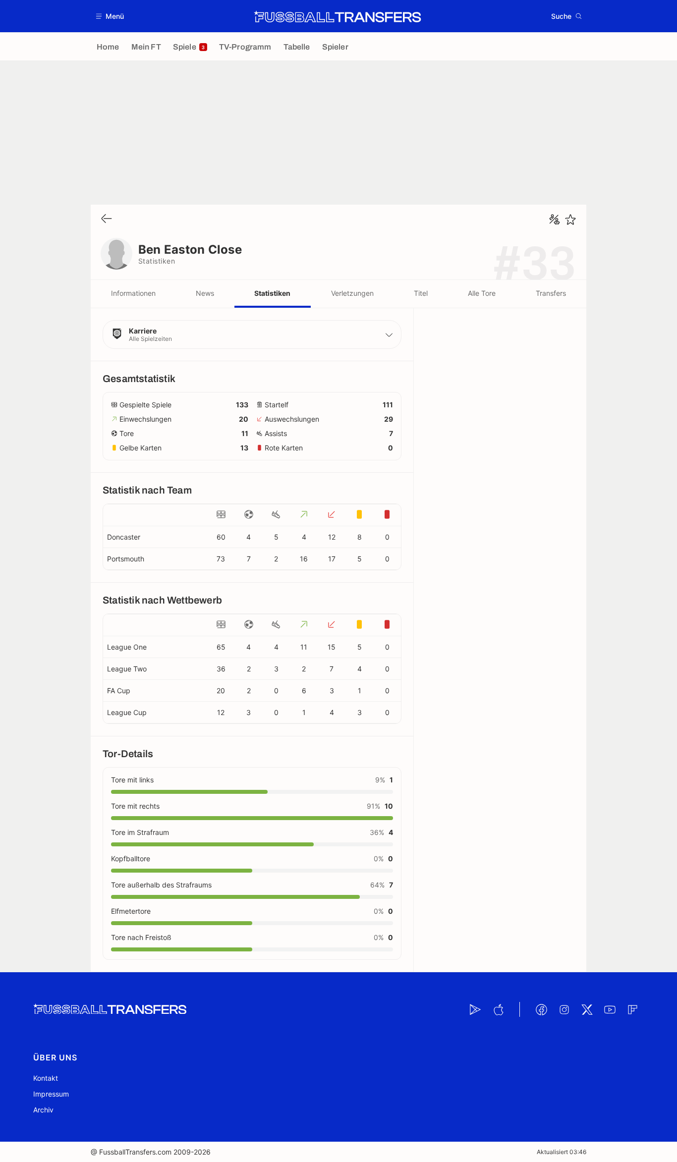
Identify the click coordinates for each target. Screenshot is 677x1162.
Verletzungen (352, 293)
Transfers (551, 293)
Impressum (51, 1094)
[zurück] (107, 219)
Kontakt (45, 1078)
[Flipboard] (632, 1009)
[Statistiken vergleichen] (555, 219)
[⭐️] (570, 219)
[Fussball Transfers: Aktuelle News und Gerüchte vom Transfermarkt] (337, 16)
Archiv (43, 1110)
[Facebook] (541, 1009)
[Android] (475, 1009)
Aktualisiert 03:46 (561, 1152)
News (205, 293)
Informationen (133, 293)
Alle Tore (482, 293)
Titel (421, 293)
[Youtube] (609, 1009)
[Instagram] (564, 1009)
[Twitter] (586, 1009)
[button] (110, 16)
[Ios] (498, 1009)
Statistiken (272, 293)
